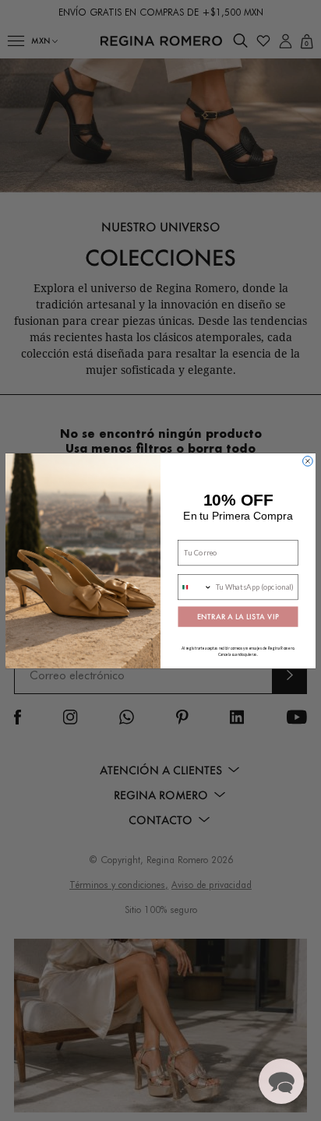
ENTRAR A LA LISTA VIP (237, 616)
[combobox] (195, 586)
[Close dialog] (308, 461)
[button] (281, 1081)
